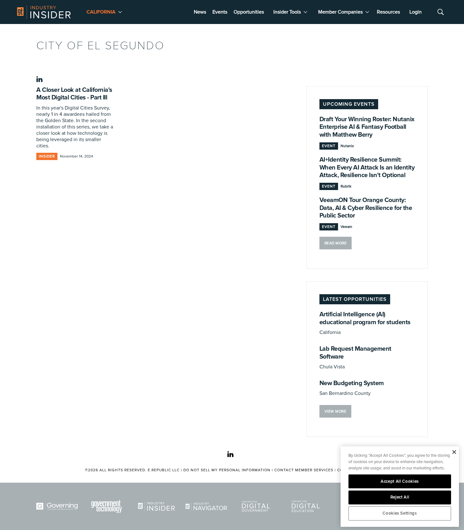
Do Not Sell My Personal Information (227, 470)
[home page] (44, 12)
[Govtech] (108, 506)
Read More (335, 243)
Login (415, 12)
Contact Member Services (303, 470)
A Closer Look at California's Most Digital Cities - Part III (74, 93)
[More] (120, 12)
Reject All (399, 497)
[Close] (454, 452)
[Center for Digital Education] (307, 506)
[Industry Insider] (157, 506)
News (200, 12)
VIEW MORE (335, 411)
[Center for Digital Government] (257, 506)
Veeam (346, 226)
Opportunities (249, 12)
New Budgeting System (351, 383)
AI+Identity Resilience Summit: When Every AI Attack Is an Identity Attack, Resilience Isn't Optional (367, 167)
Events (219, 12)
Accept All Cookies (400, 481)
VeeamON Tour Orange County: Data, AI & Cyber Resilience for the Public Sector (365, 207)
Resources (388, 12)
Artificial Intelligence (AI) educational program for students (365, 318)
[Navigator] (207, 506)
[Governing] (58, 506)
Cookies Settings (400, 513)
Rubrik (346, 186)
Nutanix (347, 146)
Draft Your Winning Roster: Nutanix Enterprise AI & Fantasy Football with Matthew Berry (366, 127)
